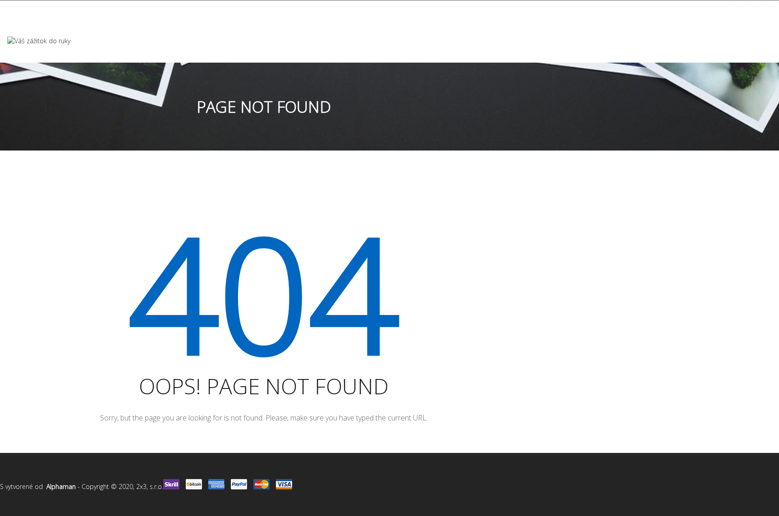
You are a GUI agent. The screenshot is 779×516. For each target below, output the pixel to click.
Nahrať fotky (511, 41)
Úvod (255, 41)
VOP (431, 41)
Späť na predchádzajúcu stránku (713, 229)
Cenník (400, 41)
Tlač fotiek (295, 41)
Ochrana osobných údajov (44, 9)
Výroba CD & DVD (351, 41)
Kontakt (464, 41)
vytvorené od (25, 486)
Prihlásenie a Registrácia (687, 9)
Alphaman (61, 486)
